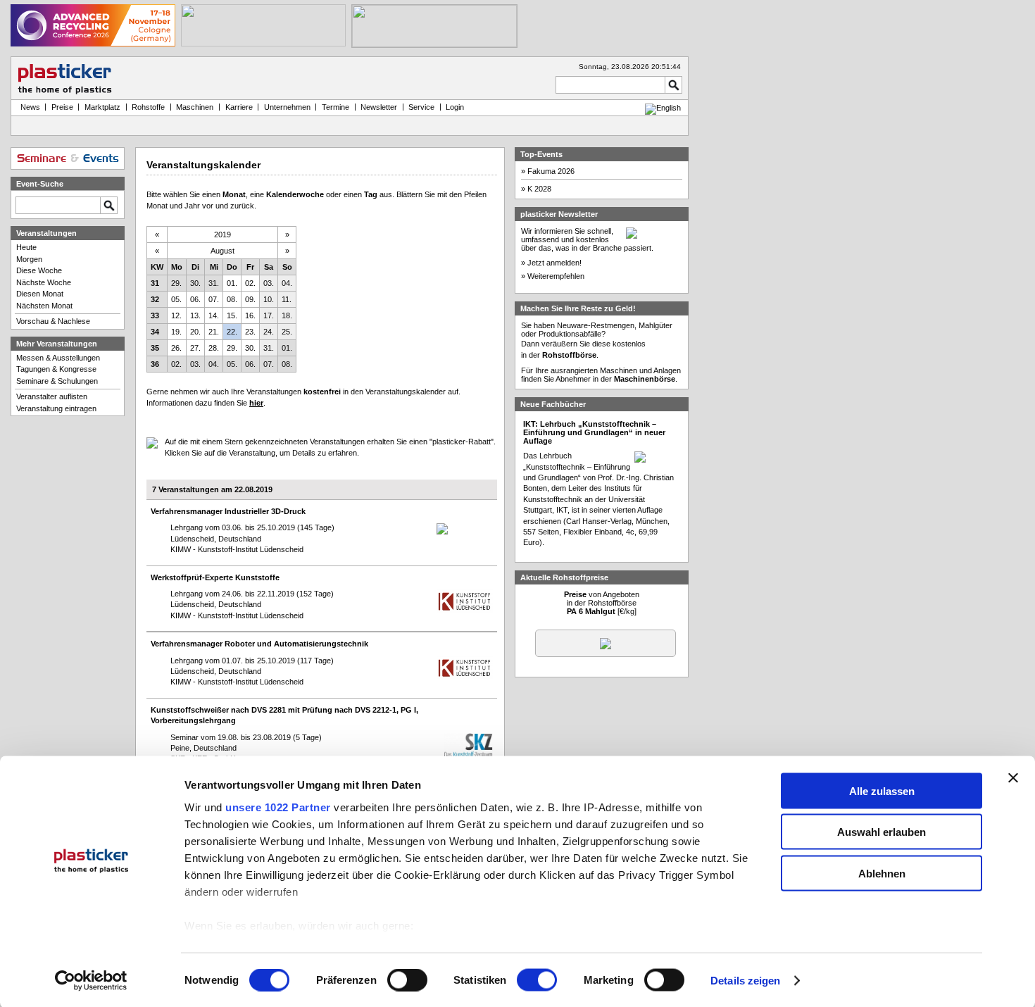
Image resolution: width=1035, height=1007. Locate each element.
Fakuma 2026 (551, 171)
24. (268, 331)
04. (287, 283)
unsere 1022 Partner (278, 807)
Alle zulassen (882, 790)
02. (250, 283)
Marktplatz (102, 107)
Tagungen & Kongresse (56, 369)
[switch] (407, 980)
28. (213, 348)
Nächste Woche (43, 282)
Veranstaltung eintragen (56, 408)
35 (155, 348)
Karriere (239, 107)
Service (421, 107)
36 (155, 364)
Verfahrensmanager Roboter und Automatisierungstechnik (259, 643)
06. (195, 299)
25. (287, 331)
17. (268, 315)
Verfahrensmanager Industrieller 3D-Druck (228, 511)
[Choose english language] (663, 108)
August (222, 250)
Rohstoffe (148, 107)
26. (176, 348)
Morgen (29, 259)
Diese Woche (39, 270)
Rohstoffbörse (569, 355)
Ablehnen (881, 873)
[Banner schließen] (1013, 777)
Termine (335, 107)
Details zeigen (745, 981)
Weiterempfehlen (555, 276)
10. (268, 299)
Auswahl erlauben (881, 832)
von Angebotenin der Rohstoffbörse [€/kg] (601, 602)
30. (195, 283)
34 (155, 331)
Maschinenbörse (644, 379)
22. (232, 331)
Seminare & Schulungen (57, 381)
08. (232, 299)
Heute (26, 247)
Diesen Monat (39, 293)
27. (195, 348)
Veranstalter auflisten (51, 396)
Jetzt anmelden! (554, 262)
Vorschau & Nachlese (53, 321)
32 (155, 299)
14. (213, 315)
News (28, 107)
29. (176, 283)
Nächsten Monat (44, 305)
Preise (62, 107)
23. (250, 331)
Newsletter (378, 107)
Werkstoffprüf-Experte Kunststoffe (215, 577)
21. (213, 331)
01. (232, 283)
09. (250, 299)
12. (176, 315)
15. (232, 315)
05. (176, 299)
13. (195, 315)
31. (213, 283)
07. (213, 299)
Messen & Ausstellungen (58, 358)
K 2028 (539, 188)
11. (286, 299)
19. (176, 331)
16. (250, 315)
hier (256, 403)
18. (287, 315)
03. (268, 283)
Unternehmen (287, 107)
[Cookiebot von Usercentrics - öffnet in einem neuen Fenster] (91, 981)
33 (155, 315)
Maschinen (194, 107)
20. (195, 331)
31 (155, 283)
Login (455, 107)
